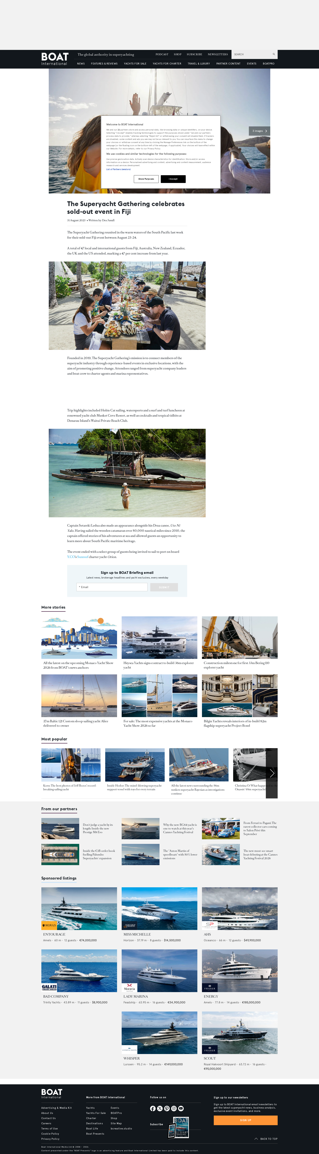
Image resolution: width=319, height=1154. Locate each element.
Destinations (94, 1123)
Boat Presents (95, 1133)
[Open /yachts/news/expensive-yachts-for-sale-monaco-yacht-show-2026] (159, 695)
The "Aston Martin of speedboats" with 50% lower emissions (180, 854)
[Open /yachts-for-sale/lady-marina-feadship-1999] (159, 970)
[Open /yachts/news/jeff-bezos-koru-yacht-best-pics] (71, 765)
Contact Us (48, 1118)
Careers (46, 1123)
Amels (47, 940)
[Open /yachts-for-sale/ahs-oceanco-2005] (240, 908)
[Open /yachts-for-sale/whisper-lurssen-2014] (159, 1033)
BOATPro (116, 1113)
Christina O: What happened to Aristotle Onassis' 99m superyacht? (260, 787)
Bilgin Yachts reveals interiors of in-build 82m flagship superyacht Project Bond (235, 723)
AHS (207, 934)
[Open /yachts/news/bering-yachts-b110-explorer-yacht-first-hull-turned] (240, 637)
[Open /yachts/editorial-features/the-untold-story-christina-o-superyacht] (262, 765)
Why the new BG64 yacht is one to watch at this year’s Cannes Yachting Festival (180, 828)
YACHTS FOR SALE (135, 63)
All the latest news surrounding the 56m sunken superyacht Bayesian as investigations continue (197, 789)
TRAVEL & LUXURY (199, 63)
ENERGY (211, 996)
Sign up (245, 1120)
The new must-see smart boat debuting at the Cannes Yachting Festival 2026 (260, 854)
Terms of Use (49, 1128)
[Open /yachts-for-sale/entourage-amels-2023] (79, 908)
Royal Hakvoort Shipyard (220, 1064)
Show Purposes (146, 179)
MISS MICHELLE (137, 934)
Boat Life (92, 1128)
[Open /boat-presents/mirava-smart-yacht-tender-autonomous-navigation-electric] (221, 854)
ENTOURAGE (54, 934)
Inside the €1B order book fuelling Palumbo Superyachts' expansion (99, 854)
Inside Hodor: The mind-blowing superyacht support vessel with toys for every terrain (134, 787)
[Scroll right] (272, 773)
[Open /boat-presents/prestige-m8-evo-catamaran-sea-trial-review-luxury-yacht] (60, 828)
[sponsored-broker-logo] (49, 929)
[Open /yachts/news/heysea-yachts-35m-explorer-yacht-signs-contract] (159, 637)
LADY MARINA (136, 996)
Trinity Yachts (51, 1002)
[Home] (57, 59)
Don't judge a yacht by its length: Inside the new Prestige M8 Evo (98, 828)
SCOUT (210, 1058)
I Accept (173, 179)
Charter (91, 1118)
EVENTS (251, 63)
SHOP (177, 54)
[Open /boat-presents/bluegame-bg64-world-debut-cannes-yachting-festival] (141, 828)
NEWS (81, 63)
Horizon (129, 940)
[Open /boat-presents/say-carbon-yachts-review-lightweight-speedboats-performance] (141, 854)
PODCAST (162, 54)
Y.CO (71, 557)
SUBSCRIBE (194, 54)
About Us (47, 1113)
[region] (161, 152)
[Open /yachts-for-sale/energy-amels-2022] (240, 970)
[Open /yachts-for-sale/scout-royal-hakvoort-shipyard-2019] (240, 1033)
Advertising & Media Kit (56, 1108)
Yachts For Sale (96, 1113)
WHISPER (132, 1058)
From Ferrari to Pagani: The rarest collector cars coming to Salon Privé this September (260, 828)
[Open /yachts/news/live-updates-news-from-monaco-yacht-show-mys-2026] (79, 637)
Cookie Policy (50, 1133)
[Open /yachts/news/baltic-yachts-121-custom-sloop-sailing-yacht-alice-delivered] (79, 695)
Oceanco (210, 940)
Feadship (130, 1002)
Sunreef (82, 557)
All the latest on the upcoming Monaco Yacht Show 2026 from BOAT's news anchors (78, 665)
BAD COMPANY (56, 996)
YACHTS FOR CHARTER (167, 63)
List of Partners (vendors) (118, 169)
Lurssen (129, 1064)
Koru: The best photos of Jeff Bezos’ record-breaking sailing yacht (70, 787)
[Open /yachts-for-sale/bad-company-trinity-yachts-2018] (79, 970)
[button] (259, 131)
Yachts (90, 1108)
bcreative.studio (121, 1128)
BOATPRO (268, 63)
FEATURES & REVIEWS (104, 63)
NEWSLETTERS (218, 54)
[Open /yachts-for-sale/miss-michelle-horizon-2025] (159, 908)
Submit (164, 587)
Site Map (116, 1123)
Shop (114, 1118)
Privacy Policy (50, 1139)
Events (115, 1108)
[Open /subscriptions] (175, 1128)
